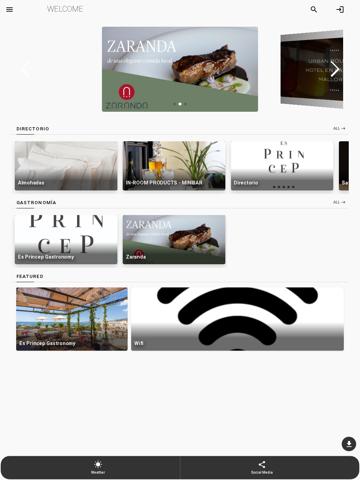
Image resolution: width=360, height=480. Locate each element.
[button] (335, 69)
